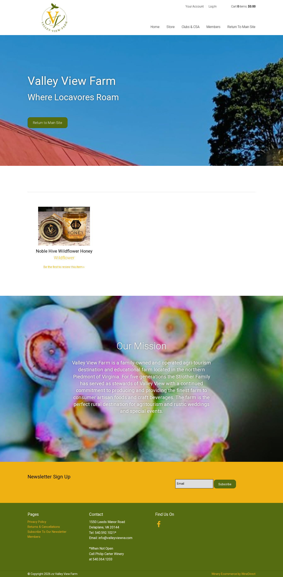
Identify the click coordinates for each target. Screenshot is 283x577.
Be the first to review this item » (64, 267)
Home (155, 27)
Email (172, 479)
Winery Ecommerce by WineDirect (233, 574)
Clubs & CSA (191, 27)
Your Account (194, 6)
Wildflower (64, 257)
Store (171, 27)
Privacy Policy (37, 522)
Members (213, 27)
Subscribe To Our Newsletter (47, 532)
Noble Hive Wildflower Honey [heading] (64, 251)
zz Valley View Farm (54, 17)
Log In (212, 6)
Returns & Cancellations (44, 527)
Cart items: (243, 6)
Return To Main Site (241, 27)
